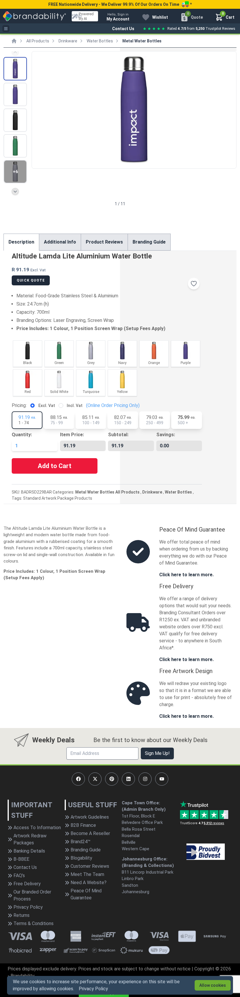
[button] (229, 109)
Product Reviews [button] (104, 242)
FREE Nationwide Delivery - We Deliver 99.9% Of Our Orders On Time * (120, 4)
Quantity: (22, 434)
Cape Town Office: (141, 802)
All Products (37, 41)
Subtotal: (118, 434)
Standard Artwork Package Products (57, 498)
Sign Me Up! (157, 753)
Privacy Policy (93, 988)
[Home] (14, 41)
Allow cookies (212, 985)
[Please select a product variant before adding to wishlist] (194, 283)
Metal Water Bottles (142, 41)
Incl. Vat (75, 405)
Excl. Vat (46, 405)
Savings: (165, 434)
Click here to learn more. (186, 574)
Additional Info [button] (60, 242)
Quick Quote (31, 280)
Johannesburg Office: (144, 859)
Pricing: (19, 405)
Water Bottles (100, 41)
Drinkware (68, 41)
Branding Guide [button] (149, 242)
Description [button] (21, 242)
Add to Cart (54, 466)
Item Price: (72, 434)
